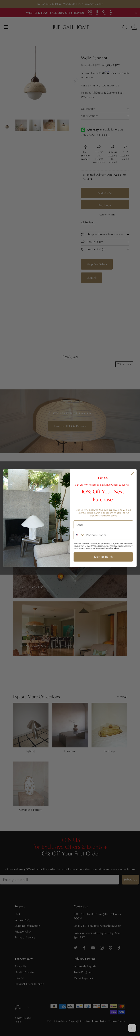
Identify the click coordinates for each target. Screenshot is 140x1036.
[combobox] (79, 535)
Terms (116, 548)
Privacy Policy (110, 548)
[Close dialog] (132, 474)
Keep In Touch (103, 557)
